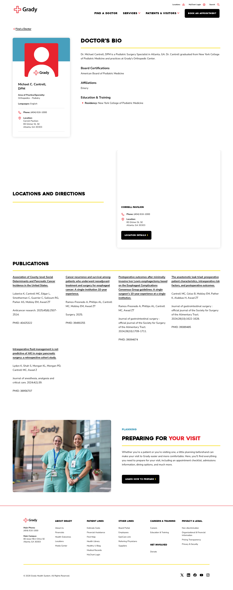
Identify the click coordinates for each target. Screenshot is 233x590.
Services (130, 13)
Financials (59, 532)
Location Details (135, 235)
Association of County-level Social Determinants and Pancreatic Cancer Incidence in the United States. (34, 281)
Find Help (91, 537)
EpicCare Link (125, 537)
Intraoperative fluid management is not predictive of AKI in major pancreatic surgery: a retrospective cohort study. (35, 353)
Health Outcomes (63, 537)
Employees (124, 532)
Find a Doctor (106, 13)
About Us (59, 528)
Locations (59, 541)
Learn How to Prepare (139, 479)
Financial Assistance (96, 532)
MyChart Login (93, 554)
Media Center (61, 545)
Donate (153, 551)
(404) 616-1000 (39, 112)
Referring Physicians (128, 541)
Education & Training (159, 532)
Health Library (93, 541)
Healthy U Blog (94, 545)
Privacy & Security (190, 544)
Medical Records (94, 550)
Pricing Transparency (191, 539)
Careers (153, 528)
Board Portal (124, 528)
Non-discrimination (190, 528)
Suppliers (123, 545)
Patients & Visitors (161, 13)
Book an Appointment (202, 13)
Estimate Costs (93, 528)
